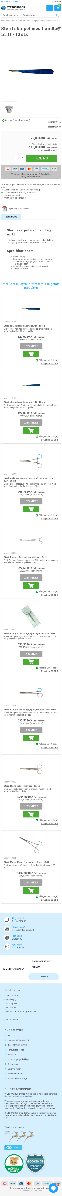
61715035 (11, 1007)
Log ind (57, 1)
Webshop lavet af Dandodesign (31, 1190)
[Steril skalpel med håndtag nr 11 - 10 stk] (31, 71)
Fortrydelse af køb (16, 1050)
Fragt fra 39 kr (54, 127)
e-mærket (12, 1054)
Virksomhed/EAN (16, 1073)
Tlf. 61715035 (19, 921)
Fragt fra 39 (49, 363)
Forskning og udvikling (18, 1059)
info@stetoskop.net (23, 929)
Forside (4, 21)
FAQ (9, 1035)
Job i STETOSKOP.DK (17, 1045)
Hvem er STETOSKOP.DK (19, 1040)
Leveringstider (14, 1069)
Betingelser (13, 1064)
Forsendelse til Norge (17, 1078)
